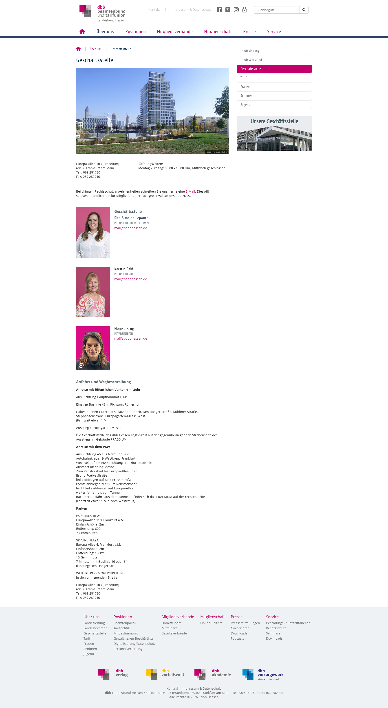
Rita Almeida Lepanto (131, 218)
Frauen (245, 87)
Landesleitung (250, 51)
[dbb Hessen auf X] (226, 8)
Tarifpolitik (122, 628)
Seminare (273, 633)
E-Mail (190, 191)
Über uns (105, 31)
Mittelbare (169, 628)
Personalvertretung (128, 649)
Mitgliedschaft (218, 31)
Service (274, 31)
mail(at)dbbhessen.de (130, 228)
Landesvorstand (251, 60)
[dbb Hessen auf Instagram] (234, 8)
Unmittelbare (172, 623)
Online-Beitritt (211, 623)
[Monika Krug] (93, 348)
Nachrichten (240, 628)
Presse (249, 31)
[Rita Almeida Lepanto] (93, 232)
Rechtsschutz (276, 628)
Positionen (135, 31)
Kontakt (154, 9)
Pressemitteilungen (245, 623)
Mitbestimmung (126, 633)
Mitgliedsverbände (175, 31)
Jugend (245, 104)
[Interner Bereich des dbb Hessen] (243, 8)
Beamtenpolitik (125, 623)
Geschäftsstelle (250, 69)
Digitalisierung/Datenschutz (135, 643)
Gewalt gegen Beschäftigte (134, 638)
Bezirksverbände (174, 633)
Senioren (246, 96)
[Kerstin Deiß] (93, 292)
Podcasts (237, 638)
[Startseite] (78, 49)
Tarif (243, 78)
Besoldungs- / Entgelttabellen (288, 623)
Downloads (239, 633)
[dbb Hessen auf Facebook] (218, 8)
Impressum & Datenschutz (192, 9)
